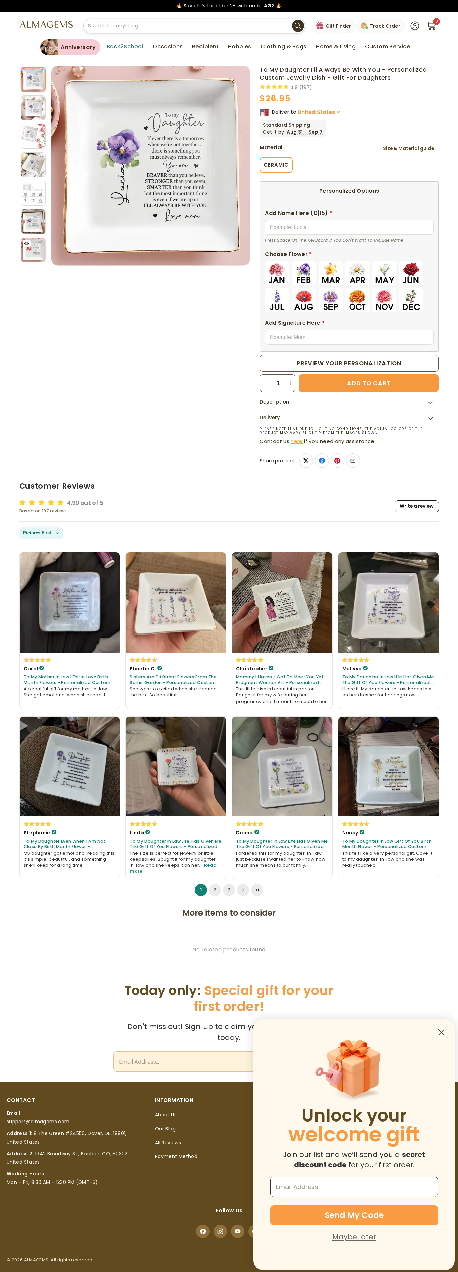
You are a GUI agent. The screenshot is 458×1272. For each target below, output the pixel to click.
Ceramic (276, 164)
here (296, 441)
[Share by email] (353, 460)
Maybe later (354, 1237)
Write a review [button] (417, 506)
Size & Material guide (408, 148)
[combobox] (194, 26)
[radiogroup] (349, 286)
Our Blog (165, 1128)
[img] (37, 659)
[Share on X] (306, 460)
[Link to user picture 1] (69, 602)
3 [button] (229, 890)
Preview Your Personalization (349, 363)
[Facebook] (203, 1231)
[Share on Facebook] (322, 460)
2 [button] (215, 890)
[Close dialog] (441, 1032)
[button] (167, 47)
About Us (166, 1114)
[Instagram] (220, 1231)
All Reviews (168, 1142)
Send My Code (354, 1215)
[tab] (33, 79)
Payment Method (176, 1156)
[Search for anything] (298, 26)
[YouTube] (237, 1231)
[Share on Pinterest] (337, 460)
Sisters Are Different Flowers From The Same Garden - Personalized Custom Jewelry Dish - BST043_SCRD (173, 679)
